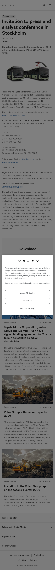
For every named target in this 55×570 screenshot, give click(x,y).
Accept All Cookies (28, 293)
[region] (27, 285)
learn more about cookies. (40, 283)
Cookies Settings (27, 308)
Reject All (27, 301)
